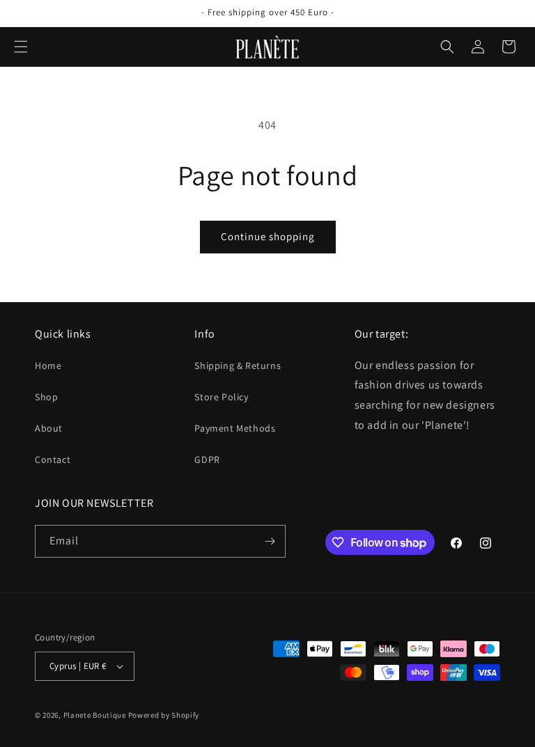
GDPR (206, 459)
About (49, 428)
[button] (21, 46)
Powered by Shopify (164, 715)
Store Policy (221, 397)
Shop (46, 397)
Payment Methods (234, 428)
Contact (52, 459)
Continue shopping (268, 236)
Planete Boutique (94, 715)
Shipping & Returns (237, 365)
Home (48, 365)
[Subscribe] (269, 541)
